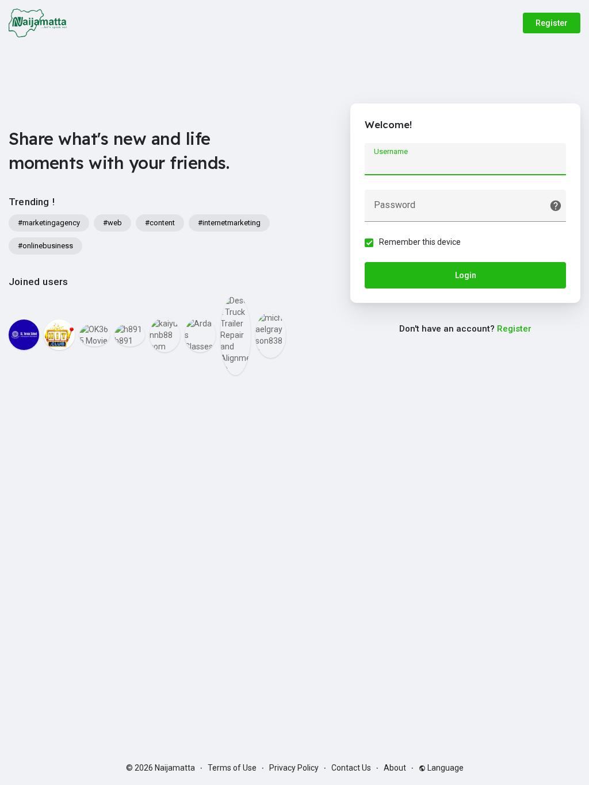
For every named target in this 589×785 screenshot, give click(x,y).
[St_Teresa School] (24, 335)
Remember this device (420, 242)
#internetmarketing (229, 222)
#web (112, 222)
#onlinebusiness (45, 245)
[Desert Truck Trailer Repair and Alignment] (235, 335)
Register (552, 23)
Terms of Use (232, 767)
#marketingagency (49, 222)
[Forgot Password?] (555, 205)
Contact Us (351, 767)
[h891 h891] (129, 335)
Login (465, 275)
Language (445, 767)
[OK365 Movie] (94, 335)
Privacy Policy (294, 767)
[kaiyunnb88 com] (165, 335)
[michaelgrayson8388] (270, 335)
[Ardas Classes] (200, 335)
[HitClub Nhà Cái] (59, 335)
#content (160, 222)
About (395, 767)
